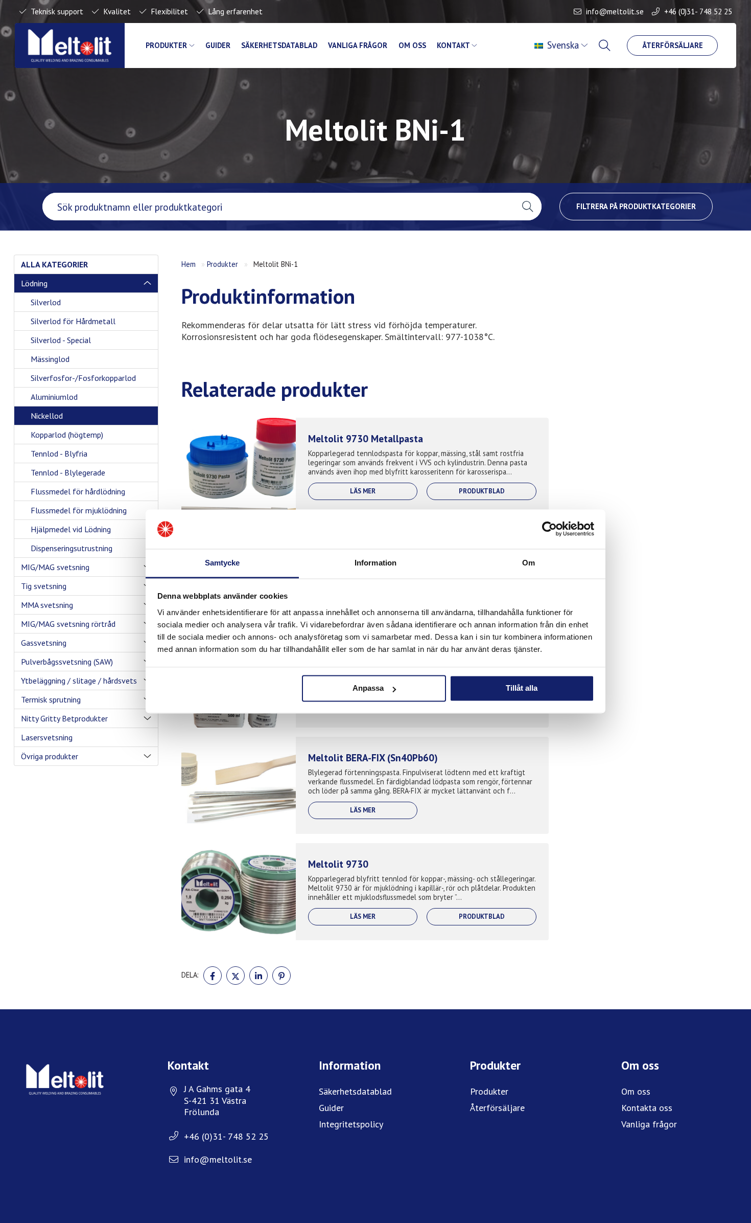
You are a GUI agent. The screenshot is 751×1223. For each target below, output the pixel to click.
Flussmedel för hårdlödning (78, 491)
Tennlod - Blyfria (59, 453)
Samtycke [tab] (222, 562)
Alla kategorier (54, 264)
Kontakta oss (646, 1108)
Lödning (34, 283)
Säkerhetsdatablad (279, 45)
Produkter (166, 45)
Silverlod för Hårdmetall (73, 321)
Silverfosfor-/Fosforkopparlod (83, 378)
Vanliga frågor (357, 45)
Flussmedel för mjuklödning (79, 510)
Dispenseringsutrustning (71, 548)
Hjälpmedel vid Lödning (71, 529)
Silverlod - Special (61, 340)
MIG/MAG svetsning (55, 567)
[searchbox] (277, 206)
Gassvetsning (43, 643)
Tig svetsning (43, 586)
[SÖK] (606, 45)
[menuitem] (562, 45)
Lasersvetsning (47, 737)
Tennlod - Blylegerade (68, 472)
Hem (188, 264)
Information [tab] (375, 562)
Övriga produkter (49, 756)
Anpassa (368, 688)
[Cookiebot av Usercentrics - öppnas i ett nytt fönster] (549, 529)
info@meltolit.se (615, 11)
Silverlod (46, 302)
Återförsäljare (672, 45)
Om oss (412, 45)
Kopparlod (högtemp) (67, 434)
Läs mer (362, 491)
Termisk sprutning (51, 699)
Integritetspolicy (351, 1124)
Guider (217, 45)
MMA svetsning (47, 605)
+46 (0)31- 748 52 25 (698, 11)
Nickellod (47, 416)
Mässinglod (50, 359)
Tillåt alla (521, 688)
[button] (527, 206)
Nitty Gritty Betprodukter (64, 718)
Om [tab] (528, 562)
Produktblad (482, 491)
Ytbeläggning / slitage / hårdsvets (79, 680)
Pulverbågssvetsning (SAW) (67, 661)
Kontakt (453, 45)
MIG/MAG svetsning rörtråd (68, 624)
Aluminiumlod (54, 397)
